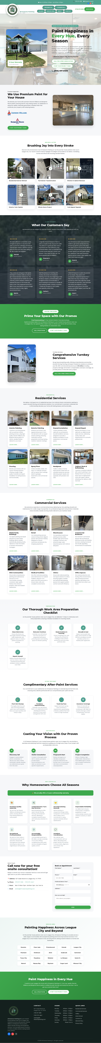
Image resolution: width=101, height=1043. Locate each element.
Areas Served (79, 1016)
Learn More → (13, 444)
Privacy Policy (79, 1023)
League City (77, 947)
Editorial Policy (79, 1021)
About (60, 11)
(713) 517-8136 (79, 9)
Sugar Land (64, 963)
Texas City (23, 958)
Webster (50, 958)
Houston (23, 947)
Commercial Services (81, 1011)
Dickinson (37, 952)
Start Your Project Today (62, 66)
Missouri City (77, 963)
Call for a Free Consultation (63, 61)
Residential (48, 7)
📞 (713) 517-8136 (77, 1)
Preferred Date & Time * (61, 881)
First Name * (58, 868)
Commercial (61, 7)
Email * (75, 875)
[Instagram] (90, 3)
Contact (68, 11)
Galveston (77, 952)
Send (72, 907)
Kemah (64, 947)
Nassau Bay (37, 963)
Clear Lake (37, 947)
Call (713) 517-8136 (39, 330)
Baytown (50, 963)
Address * (57, 888)
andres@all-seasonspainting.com (25, 889)
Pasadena (37, 958)
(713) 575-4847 (29, 882)
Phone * (57, 875)
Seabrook (64, 952)
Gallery (41, 11)
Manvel (23, 963)
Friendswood (50, 947)
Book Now (89, 9)
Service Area (50, 11)
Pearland (23, 952)
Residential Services (80, 1009)
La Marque (64, 958)
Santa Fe (77, 958)
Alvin (50, 952)
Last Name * (76, 868)
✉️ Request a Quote (88, 1)
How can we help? (60, 895)
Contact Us (78, 1018)
